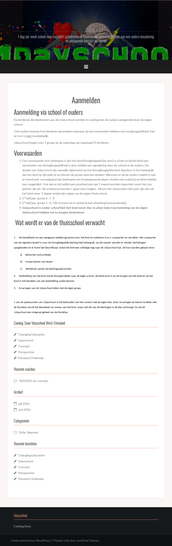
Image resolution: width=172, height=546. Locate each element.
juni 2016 (24, 409)
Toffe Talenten (28, 432)
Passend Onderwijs (31, 358)
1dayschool (25, 340)
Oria (66, 540)
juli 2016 (23, 403)
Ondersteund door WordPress (30, 540)
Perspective (26, 352)
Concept (24, 346)
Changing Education (31, 334)
